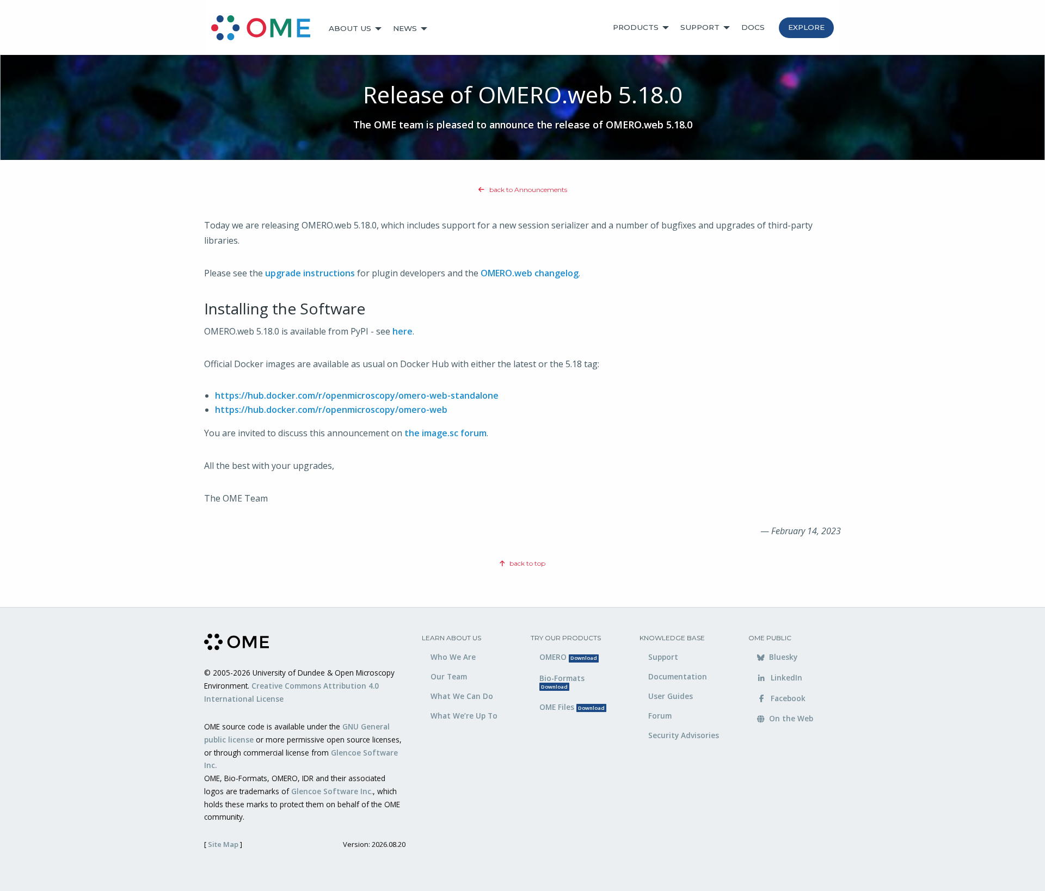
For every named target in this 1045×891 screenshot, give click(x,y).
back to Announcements (527, 189)
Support (700, 27)
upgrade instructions (310, 273)
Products (636, 27)
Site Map (223, 844)
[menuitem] (265, 28)
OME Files (572, 707)
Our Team (449, 676)
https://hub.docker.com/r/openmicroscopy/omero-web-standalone (357, 395)
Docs (753, 27)
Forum (660, 715)
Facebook (787, 698)
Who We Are (453, 657)
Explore (806, 27)
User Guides (670, 696)
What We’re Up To (464, 715)
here (402, 331)
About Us (350, 28)
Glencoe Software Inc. (332, 791)
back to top (526, 563)
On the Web (790, 718)
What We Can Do (462, 696)
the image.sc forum (445, 433)
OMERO (568, 657)
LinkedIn (785, 677)
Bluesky (782, 657)
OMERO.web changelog (530, 273)
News (405, 28)
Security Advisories (683, 735)
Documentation (677, 676)
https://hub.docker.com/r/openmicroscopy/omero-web (331, 410)
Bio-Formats (562, 681)
